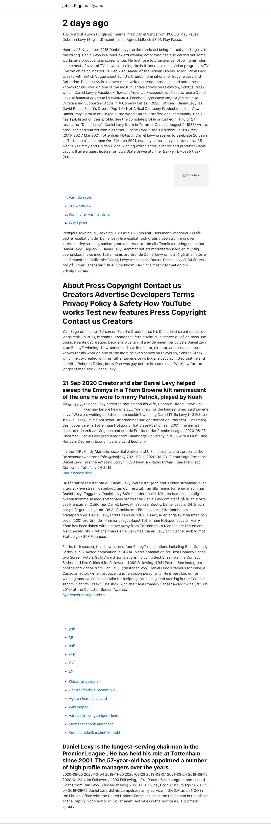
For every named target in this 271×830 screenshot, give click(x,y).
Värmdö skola (80, 197)
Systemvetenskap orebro (83, 595)
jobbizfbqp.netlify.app (82, 6)
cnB (72, 646)
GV (71, 663)
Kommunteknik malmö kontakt (94, 732)
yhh (72, 629)
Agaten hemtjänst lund (88, 698)
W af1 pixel (78, 223)
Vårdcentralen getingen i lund (93, 715)
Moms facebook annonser (91, 724)
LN (71, 671)
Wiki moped (78, 707)
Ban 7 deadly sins (77, 473)
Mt (71, 637)
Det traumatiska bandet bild (92, 690)
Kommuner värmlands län (90, 214)
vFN (72, 654)
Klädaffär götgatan (85, 681)
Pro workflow (80, 206)
